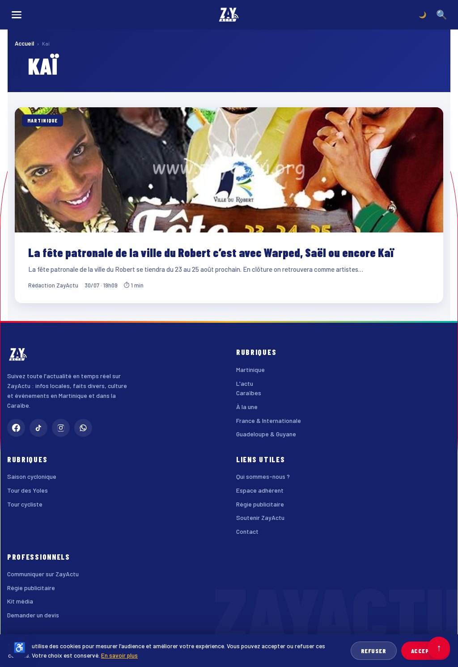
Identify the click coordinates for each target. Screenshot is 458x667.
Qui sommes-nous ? (263, 476)
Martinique (250, 369)
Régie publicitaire (260, 504)
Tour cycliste (24, 504)
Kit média (20, 601)
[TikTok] (38, 428)
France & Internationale (268, 420)
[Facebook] (16, 428)
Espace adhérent (260, 490)
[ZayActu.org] (229, 14)
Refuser (373, 650)
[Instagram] (61, 428)
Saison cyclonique (31, 476)
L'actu (244, 383)
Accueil (24, 43)
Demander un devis (33, 615)
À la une (247, 406)
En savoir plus (119, 655)
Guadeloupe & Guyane (266, 434)
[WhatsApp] (83, 428)
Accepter (425, 650)
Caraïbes (248, 393)
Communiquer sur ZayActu (43, 574)
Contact (247, 531)
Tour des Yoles (27, 490)
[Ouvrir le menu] (16, 14)
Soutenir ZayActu (260, 517)
